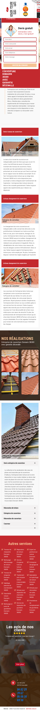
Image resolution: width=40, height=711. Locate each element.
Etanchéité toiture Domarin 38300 (7, 597)
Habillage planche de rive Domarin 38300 (8, 586)
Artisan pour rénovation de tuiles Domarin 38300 (34, 592)
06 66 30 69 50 (13, 13)
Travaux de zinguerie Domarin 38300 (7, 576)
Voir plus (20, 664)
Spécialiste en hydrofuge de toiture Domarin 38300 (34, 579)
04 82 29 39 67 (13, 5)
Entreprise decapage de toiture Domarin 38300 (34, 567)
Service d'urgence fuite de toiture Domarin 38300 (20, 566)
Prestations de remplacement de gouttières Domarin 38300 (34, 606)
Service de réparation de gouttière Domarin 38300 (21, 607)
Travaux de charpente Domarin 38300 (7, 553)
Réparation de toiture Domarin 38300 (20, 553)
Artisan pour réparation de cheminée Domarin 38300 (21, 594)
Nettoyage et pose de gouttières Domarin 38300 (8, 608)
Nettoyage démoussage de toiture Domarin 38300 (8, 564)
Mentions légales (31, 709)
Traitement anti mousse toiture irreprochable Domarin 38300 (21, 581)
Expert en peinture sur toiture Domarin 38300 (33, 554)
